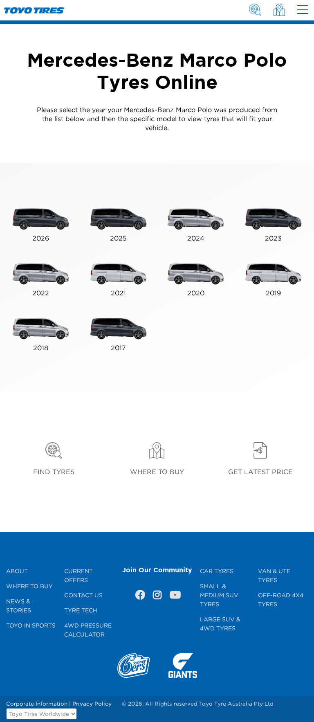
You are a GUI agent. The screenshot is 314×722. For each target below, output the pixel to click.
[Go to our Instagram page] (157, 596)
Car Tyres (216, 571)
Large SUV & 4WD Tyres (220, 623)
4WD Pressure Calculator (88, 629)
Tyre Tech (80, 610)
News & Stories (18, 605)
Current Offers (78, 575)
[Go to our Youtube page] (174, 596)
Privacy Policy (92, 703)
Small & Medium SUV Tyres (219, 595)
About (17, 571)
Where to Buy (29, 586)
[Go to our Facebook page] (139, 596)
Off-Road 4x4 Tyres (280, 599)
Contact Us (83, 595)
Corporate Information (36, 703)
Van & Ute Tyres (274, 575)
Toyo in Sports (31, 625)
